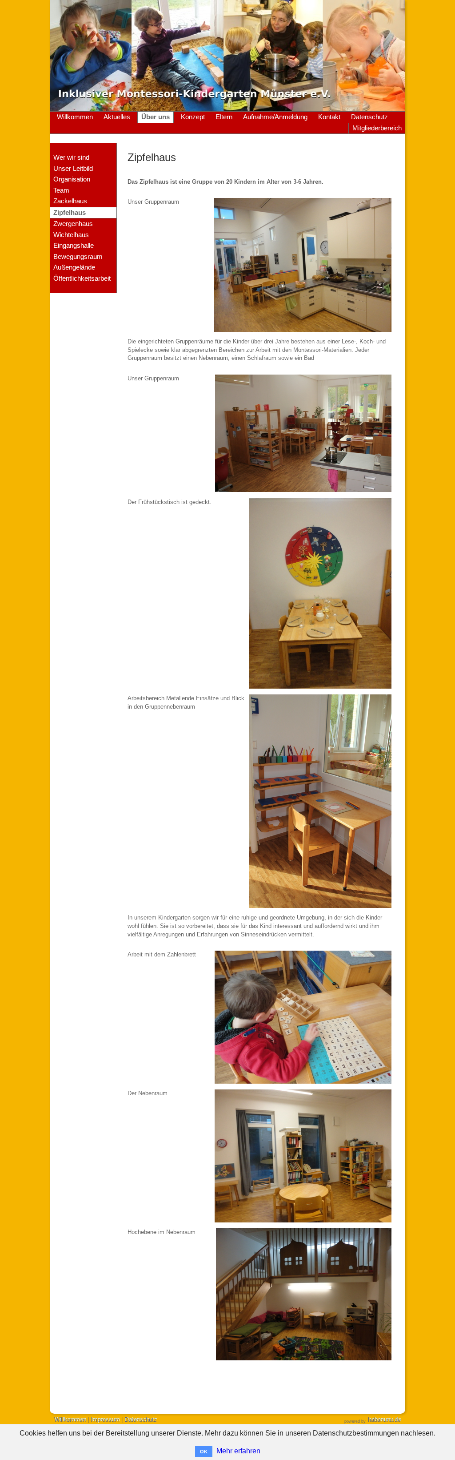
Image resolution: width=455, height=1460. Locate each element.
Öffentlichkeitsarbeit (82, 278)
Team (61, 190)
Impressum (105, 1419)
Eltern (224, 117)
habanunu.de (384, 1419)
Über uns (155, 117)
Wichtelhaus (71, 234)
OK (204, 1451)
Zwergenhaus (73, 223)
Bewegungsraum (78, 256)
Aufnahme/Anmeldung (275, 117)
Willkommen (75, 117)
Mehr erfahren (238, 1451)
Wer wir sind (71, 157)
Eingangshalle (73, 245)
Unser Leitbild (73, 168)
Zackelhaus (70, 201)
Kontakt (329, 117)
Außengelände (74, 267)
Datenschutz (369, 117)
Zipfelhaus (69, 212)
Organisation (71, 179)
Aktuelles (117, 117)
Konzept (193, 117)
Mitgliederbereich (377, 128)
